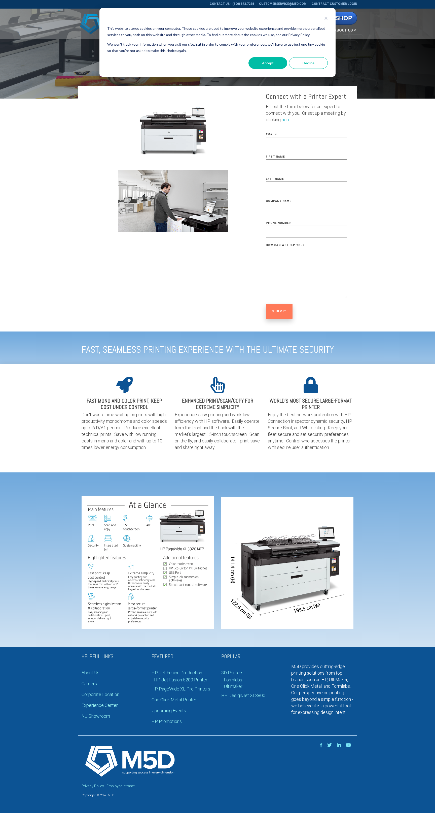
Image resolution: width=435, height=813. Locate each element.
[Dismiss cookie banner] (326, 19)
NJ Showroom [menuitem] (96, 716)
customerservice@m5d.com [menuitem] (283, 4)
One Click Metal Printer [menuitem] (174, 699)
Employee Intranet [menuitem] (120, 786)
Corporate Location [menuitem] (100, 694)
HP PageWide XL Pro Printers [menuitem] (181, 688)
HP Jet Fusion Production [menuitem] (177, 672)
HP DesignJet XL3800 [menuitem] (243, 695)
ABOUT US (343, 30)
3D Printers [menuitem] (232, 672)
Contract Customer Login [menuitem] (334, 4)
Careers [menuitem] (89, 683)
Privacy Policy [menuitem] (93, 786)
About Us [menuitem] (90, 672)
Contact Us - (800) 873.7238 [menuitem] (232, 4)
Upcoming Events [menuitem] (169, 710)
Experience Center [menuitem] (100, 705)
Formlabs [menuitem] (233, 679)
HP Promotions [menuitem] (167, 721)
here (286, 119)
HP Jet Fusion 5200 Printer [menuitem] (180, 679)
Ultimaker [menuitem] (233, 686)
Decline (308, 63)
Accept (268, 63)
